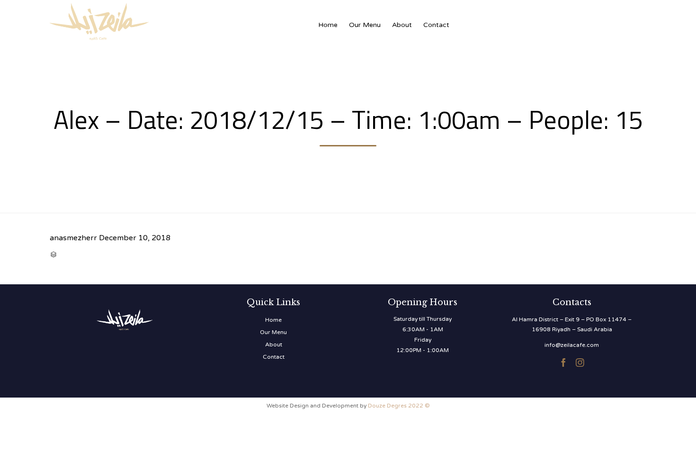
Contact (436, 25)
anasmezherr (73, 238)
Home (328, 25)
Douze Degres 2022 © (399, 405)
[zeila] (144, 20)
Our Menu (365, 25)
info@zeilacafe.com (571, 345)
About (402, 25)
